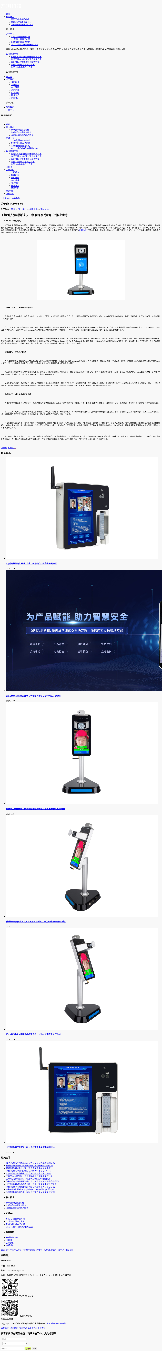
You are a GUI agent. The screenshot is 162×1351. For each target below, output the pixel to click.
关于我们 (10, 79)
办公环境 (15, 87)
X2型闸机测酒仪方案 (20, 39)
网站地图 (69, 1250)
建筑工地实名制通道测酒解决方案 (26, 59)
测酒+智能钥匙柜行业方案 (23, 65)
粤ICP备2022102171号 (56, 1323)
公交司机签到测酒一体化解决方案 (26, 57)
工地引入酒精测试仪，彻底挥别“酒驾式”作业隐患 (28, 1179)
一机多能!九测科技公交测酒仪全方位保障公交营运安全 (30, 1189)
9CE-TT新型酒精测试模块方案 (24, 45)
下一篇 (11, 447)
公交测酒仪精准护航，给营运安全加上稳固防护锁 (28, 1173)
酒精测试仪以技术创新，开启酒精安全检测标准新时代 (30, 1168)
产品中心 (10, 34)
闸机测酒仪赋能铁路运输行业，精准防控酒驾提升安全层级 (32, 1181)
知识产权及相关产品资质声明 (32, 1328)
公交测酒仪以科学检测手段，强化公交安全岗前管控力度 (31, 1184)
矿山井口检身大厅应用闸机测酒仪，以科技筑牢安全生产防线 (33, 1034)
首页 (8, 14)
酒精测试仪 (83, 230)
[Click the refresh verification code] (28, 1348)
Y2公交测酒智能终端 (20, 37)
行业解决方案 (12, 54)
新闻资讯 (15, 98)
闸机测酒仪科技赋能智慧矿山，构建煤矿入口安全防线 (30, 1187)
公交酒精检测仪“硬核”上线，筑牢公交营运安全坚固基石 (31, 563)
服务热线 (6, 198)
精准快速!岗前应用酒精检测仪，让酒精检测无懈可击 (29, 1165)
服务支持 (15, 95)
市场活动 (44, 209)
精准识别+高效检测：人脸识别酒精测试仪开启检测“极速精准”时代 (36, 921)
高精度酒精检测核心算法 (22, 25)
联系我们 (10, 107)
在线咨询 (15, 198)
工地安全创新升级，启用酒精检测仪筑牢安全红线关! (29, 1176)
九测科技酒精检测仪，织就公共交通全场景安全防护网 (30, 1192)
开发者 (9, 77)
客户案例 (15, 93)
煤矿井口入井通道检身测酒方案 (25, 62)
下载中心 (10, 110)
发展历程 (15, 85)
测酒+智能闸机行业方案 (22, 67)
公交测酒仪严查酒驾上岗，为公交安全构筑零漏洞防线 (30, 1147)
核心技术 (10, 17)
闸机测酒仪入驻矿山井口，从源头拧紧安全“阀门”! (28, 1171)
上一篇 (4, 447)
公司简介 (15, 82)
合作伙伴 (15, 90)
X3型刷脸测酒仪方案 (20, 42)
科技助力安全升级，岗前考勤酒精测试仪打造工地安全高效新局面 (35, 809)
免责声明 (14, 1328)
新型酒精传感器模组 (20, 19)
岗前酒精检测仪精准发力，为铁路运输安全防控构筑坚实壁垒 (33, 696)
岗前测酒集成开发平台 (21, 22)
